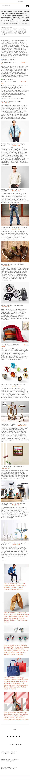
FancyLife (24, 23)
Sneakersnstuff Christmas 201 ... (9, 751)
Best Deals (5, 23)
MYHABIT (18, 726)
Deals (14, 726)
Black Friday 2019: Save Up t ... (9, 767)
